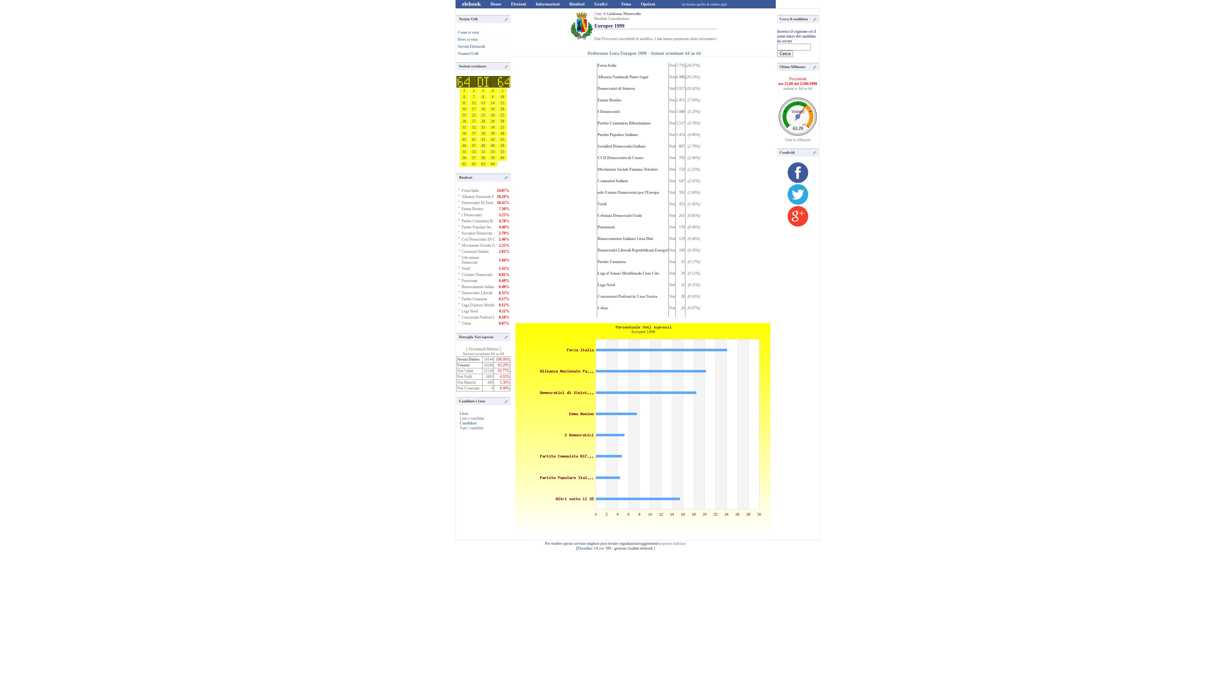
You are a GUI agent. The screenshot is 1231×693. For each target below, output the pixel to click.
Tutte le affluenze (798, 140)
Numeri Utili (468, 53)
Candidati (468, 423)
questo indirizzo (674, 543)
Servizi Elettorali (471, 46)
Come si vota (468, 32)
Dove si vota (468, 39)
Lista (464, 413)
